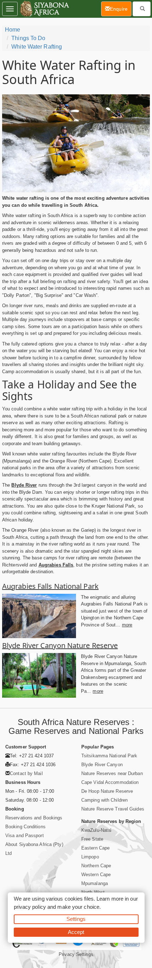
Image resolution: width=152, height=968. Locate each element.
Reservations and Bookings (34, 817)
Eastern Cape (95, 848)
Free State (92, 839)
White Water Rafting (36, 47)
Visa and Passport (24, 835)
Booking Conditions (25, 826)
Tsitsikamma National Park (109, 755)
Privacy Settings (76, 954)
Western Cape (96, 874)
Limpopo (90, 856)
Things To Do (28, 38)
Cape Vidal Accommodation (110, 782)
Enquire (120, 9)
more (127, 624)
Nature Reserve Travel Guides (112, 809)
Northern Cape (96, 865)
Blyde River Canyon (102, 764)
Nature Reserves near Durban (112, 773)
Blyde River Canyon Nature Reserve (60, 645)
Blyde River (24, 485)
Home (12, 30)
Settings (76, 919)
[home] (44, 9)
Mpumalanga (94, 883)
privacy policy (30, 907)
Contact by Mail (26, 773)
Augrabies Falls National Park (50, 586)
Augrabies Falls (56, 565)
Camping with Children (104, 800)
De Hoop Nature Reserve (107, 791)
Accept (76, 932)
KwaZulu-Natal (96, 830)
